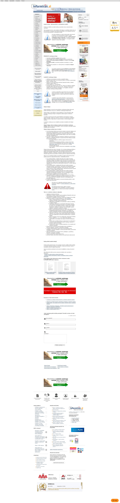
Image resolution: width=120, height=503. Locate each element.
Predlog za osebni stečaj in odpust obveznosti (53, 254)
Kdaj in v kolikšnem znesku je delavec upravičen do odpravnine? (59, 408)
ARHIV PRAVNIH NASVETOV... (56, 449)
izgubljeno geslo (85, 19)
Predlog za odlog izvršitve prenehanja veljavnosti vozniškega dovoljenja (39, 412)
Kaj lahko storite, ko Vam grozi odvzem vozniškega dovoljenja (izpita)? (58, 431)
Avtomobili (37, 16)
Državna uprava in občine (37, 28)
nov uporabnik (81, 19)
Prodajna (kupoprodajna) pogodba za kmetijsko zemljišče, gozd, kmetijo (40, 420)
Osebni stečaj (37, 43)
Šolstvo (36, 58)
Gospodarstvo (38, 31)
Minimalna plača (55, 409)
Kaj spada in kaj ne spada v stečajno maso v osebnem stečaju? (59, 443)
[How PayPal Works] (77, 431)
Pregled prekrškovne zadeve (41, 458)
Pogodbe (37, 45)
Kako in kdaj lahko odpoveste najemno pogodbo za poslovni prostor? (58, 445)
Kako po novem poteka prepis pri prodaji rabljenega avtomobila (58, 416)
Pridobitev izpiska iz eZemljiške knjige (40, 463)
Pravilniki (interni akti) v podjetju (37, 47)
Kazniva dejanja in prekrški (37, 35)
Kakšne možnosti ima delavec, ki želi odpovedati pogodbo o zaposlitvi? (59, 421)
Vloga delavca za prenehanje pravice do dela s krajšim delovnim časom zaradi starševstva (40, 449)
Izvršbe (36, 32)
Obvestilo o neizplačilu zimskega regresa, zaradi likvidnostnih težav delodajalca (39, 432)
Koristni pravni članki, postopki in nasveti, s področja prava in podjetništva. (84, 68)
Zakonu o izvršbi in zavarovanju (58, 98)
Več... (58, 368)
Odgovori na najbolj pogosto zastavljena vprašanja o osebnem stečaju (61, 301)
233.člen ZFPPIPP (68, 69)
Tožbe (36, 59)
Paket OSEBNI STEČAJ (40, 459)
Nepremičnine (38, 42)
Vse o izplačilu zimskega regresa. (59, 429)
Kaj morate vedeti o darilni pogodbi (59, 441)
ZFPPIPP (69, 198)
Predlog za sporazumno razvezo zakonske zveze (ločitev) (40, 408)
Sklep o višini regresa (39, 445)
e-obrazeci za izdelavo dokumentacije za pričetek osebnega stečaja (61, 299)
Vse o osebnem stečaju (57, 433)
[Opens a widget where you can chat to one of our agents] (115, 500)
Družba (36, 23)
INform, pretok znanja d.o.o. (75, 411)
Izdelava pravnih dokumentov (41, 457)
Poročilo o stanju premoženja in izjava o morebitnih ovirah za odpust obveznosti (66, 273)
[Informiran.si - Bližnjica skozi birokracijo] (65, 390)
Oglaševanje (38, 467)
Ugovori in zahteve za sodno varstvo (38, 64)
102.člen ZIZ (68, 102)
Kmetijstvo (37, 38)
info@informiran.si (85, 31)
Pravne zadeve (38, 50)
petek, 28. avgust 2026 (77, 11)
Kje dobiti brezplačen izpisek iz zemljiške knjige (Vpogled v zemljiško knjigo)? (58, 414)
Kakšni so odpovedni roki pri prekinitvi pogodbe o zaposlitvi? (58, 423)
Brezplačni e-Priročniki (40, 466)
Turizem (36, 61)
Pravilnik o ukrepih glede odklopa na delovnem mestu (40, 442)
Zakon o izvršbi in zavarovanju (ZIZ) (54, 308)
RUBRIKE (37, 14)
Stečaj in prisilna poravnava (37, 55)
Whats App (74, 422)
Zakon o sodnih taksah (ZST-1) (53, 309)
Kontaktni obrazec (75, 418)
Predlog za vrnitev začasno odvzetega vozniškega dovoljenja (39, 424)
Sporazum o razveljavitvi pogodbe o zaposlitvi (39, 416)
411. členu (73, 146)
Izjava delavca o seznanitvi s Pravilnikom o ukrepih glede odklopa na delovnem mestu (40, 437)
